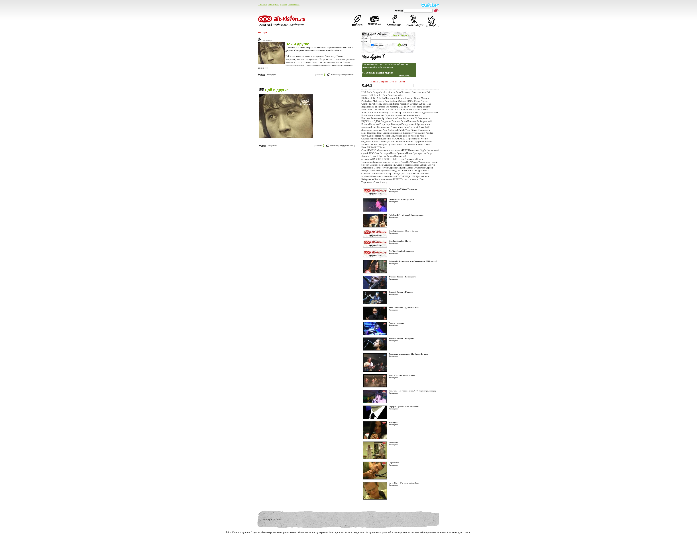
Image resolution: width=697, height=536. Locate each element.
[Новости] (358, 26)
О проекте (262, 4)
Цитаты (283, 4)
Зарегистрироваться (401, 35)
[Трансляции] (415, 26)
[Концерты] (394, 26)
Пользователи (293, 4)
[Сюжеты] (374, 26)
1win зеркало (273, 4)
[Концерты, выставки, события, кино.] (373, 59)
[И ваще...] (432, 26)
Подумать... (405, 75)
